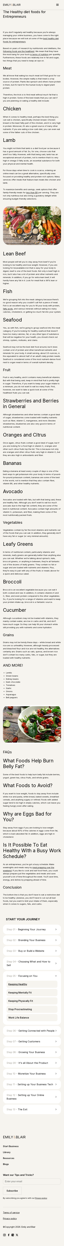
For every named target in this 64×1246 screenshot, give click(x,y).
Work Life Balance (18, 1017)
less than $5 (32, 192)
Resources (8, 1158)
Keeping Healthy (17, 984)
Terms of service (11, 1212)
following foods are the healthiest (18, 51)
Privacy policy (41, 1198)
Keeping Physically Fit (20, 1000)
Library (6, 1152)
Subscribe (12, 1190)
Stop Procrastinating (20, 1009)
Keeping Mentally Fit (20, 992)
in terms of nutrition (39, 54)
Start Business (11, 1146)
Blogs (6, 1164)
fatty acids (8, 309)
